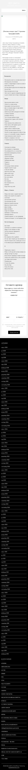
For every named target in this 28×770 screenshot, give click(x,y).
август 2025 (4, 388)
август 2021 (4, 552)
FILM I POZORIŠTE (5, 684)
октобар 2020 (4, 586)
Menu (23, 10)
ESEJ (2, 677)
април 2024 (4, 443)
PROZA (3, 745)
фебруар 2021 (5, 572)
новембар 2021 (5, 541)
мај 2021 (3, 562)
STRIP (2, 755)
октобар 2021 (4, 545)
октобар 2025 (4, 381)
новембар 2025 (5, 378)
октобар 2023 (4, 463)
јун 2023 (3, 477)
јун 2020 (3, 599)
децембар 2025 (5, 374)
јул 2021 (3, 555)
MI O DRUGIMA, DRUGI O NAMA (9, 718)
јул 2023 (3, 473)
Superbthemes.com (14, 767)
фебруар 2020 (5, 613)
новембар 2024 (5, 419)
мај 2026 (3, 357)
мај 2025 (3, 398)
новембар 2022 (5, 500)
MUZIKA (3, 721)
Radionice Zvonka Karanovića (9, 748)
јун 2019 (3, 640)
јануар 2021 (4, 575)
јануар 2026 (4, 371)
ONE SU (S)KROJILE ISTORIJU (8, 735)
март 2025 (4, 405)
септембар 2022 (5, 507)
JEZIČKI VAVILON (5, 707)
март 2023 (4, 487)
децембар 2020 (5, 579)
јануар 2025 (4, 412)
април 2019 (4, 647)
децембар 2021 (5, 538)
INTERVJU (3, 701)
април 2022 (4, 524)
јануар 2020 (4, 616)
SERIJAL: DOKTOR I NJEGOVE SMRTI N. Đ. (11, 752)
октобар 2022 (4, 504)
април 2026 (4, 361)
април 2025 (4, 402)
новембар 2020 (5, 582)
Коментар (14, 295)
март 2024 (4, 446)
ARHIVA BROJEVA (5, 667)
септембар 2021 (5, 548)
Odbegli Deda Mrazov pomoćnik (10, 728)
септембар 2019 (5, 630)
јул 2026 (3, 351)
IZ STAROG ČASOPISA (7, 704)
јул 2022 (3, 514)
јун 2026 (3, 354)
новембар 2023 (5, 460)
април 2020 (4, 606)
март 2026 (4, 364)
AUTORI (3, 670)
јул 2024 (3, 432)
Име (8, 317)
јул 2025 (3, 391)
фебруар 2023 (5, 490)
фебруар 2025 (5, 408)
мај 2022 (3, 521)
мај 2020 (3, 603)
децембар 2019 (5, 620)
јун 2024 (3, 436)
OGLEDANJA (4, 731)
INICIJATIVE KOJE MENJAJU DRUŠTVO (10, 697)
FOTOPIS (3, 687)
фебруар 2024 (5, 449)
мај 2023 (3, 480)
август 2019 (4, 633)
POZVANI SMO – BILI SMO (7, 742)
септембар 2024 (5, 425)
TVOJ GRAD (4, 758)
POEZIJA (3, 738)
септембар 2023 (5, 466)
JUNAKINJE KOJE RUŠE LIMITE (8, 711)
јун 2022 (3, 517)
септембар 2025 (5, 385)
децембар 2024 (5, 415)
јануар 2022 (4, 534)
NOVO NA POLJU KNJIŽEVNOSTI (9, 724)
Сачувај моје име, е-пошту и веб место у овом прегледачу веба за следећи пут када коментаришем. (15, 326)
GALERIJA (3, 690)
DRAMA (3, 673)
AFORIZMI (3, 663)
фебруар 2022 (5, 531)
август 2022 (4, 511)
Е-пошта (19, 317)
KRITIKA (3, 714)
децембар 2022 (5, 497)
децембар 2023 (5, 456)
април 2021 (4, 565)
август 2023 (4, 470)
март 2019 (4, 650)
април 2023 (4, 483)
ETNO (2, 680)
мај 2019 (3, 643)
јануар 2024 (4, 453)
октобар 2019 (4, 626)
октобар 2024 (4, 422)
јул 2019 (3, 637)
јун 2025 (3, 395)
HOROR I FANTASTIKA (6, 694)
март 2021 (3, 569)
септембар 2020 (5, 589)
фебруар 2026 (5, 368)
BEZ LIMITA (14, 3)
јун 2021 (3, 558)
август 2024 (4, 429)
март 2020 (4, 609)
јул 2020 (3, 596)
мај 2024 (3, 439)
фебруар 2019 (5, 654)
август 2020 (4, 592)
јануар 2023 (4, 494)
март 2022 (4, 528)
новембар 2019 (5, 623)
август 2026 (4, 347)
